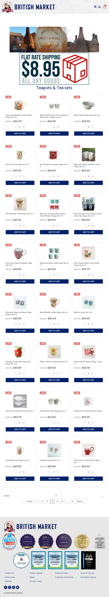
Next (79, 501)
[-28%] (89, 401)
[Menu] (95, 7)
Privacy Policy (36, 581)
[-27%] (89, 351)
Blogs (32, 577)
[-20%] (54, 105)
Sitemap (8, 581)
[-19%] (20, 105)
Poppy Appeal (36, 573)
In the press (10, 577)
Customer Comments (64, 577)
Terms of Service (87, 573)
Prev (30, 501)
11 (72, 501)
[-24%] (54, 302)
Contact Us (9, 573)
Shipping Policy (61, 573)
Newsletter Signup (88, 577)
